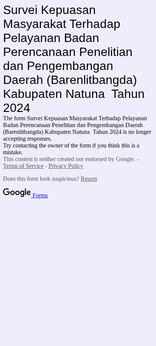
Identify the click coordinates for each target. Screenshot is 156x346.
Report (89, 178)
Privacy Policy (65, 166)
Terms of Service (23, 166)
